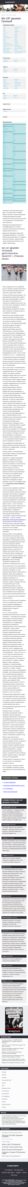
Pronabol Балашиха (6, 1141)
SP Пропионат (5, 1091)
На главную (9, 1170)
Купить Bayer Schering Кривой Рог (11, 1156)
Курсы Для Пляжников (11, 1144)
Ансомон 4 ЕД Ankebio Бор (12, 1147)
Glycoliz (4, 1083)
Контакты (14, 1175)
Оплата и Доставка (8, 1172)
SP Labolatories (6, 1096)
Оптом (24, 1172)
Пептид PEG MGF (6, 1080)
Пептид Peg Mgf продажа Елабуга (12, 1136)
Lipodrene (4, 1077)
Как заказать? (18, 1170)
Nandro (3, 1101)
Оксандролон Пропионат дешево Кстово (12, 1132)
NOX (3, 1085)
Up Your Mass (5, 1093)
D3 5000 (4, 1072)
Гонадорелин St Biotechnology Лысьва (13, 785)
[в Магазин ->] (14, 1033)
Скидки (18, 1172)
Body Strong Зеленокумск (12, 1150)
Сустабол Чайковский (9, 782)
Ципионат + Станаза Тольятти (7, 1139)
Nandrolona (4, 1099)
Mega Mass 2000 (6, 1088)
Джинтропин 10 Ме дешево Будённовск (13, 519)
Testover (4, 1107)
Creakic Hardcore (6, 1104)
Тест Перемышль (8, 788)
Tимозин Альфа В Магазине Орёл (13, 1152)
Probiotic (4, 1074)
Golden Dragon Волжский (10, 791)
